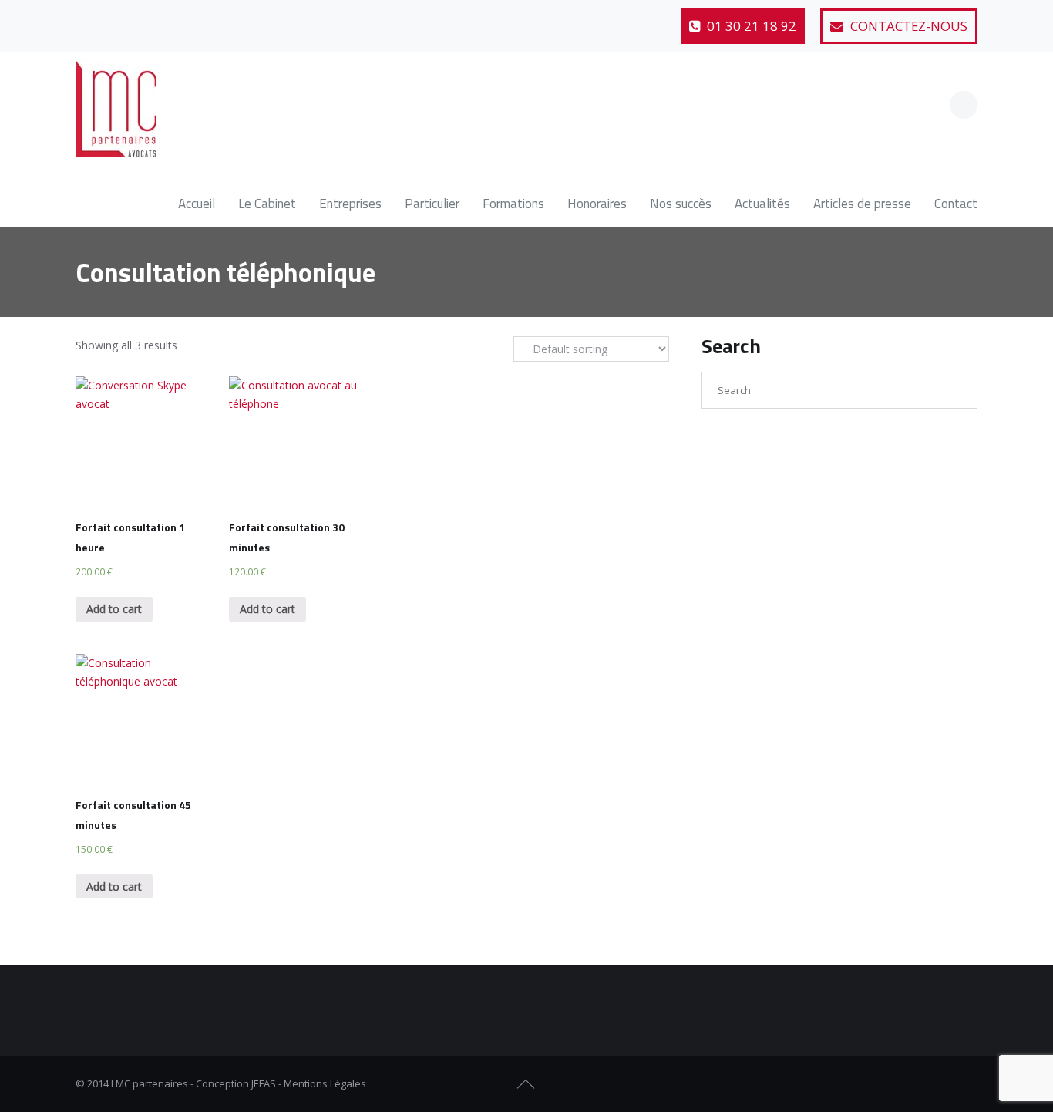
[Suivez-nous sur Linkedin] (165, 19)
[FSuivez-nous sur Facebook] (911, 1084)
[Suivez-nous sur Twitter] (127, 19)
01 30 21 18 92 (750, 26)
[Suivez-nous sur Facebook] (89, 19)
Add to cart (114, 608)
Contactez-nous (907, 26)
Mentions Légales (325, 1083)
